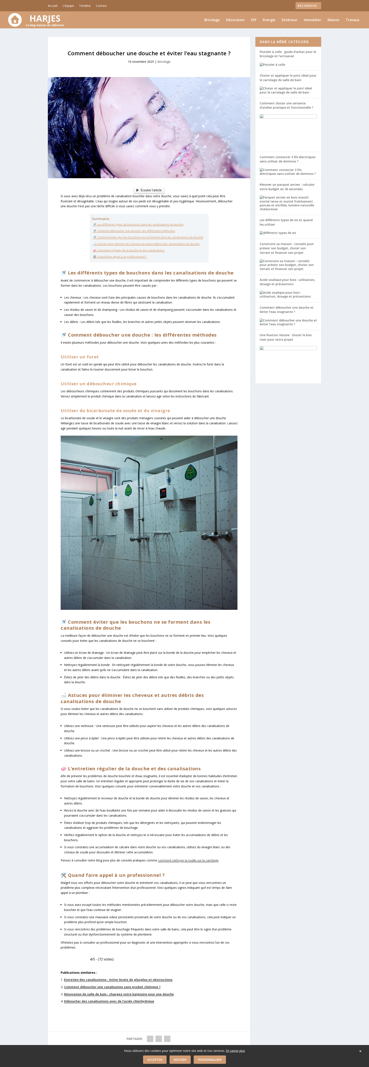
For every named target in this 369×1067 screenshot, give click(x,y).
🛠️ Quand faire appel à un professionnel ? (120, 256)
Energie (269, 20)
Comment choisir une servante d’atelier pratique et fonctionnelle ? (286, 105)
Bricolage (212, 20)
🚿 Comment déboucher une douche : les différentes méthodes (134, 231)
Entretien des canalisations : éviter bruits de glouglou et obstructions (118, 980)
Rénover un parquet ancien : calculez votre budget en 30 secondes (287, 186)
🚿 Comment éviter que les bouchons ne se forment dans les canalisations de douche (148, 237)
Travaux (352, 20)
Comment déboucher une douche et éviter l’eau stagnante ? (286, 309)
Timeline (85, 6)
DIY (253, 20)
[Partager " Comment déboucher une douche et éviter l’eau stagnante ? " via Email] (167, 1039)
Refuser (180, 1060)
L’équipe (68, 6)
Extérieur (289, 20)
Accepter (154, 1060)
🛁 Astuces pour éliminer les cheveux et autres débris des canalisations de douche (146, 244)
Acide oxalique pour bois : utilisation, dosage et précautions (287, 282)
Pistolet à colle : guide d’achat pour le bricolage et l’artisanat (288, 54)
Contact (101, 6)
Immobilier (312, 20)
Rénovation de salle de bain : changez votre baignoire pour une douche (119, 994)
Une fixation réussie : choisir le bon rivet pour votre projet (286, 337)
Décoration (235, 20)
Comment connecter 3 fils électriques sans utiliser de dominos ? (287, 159)
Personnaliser (210, 1060)
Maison (333, 20)
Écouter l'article (151, 190)
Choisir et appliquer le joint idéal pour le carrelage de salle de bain (288, 77)
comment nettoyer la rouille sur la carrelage (188, 860)
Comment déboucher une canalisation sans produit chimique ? (112, 987)
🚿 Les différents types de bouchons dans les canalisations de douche (138, 224)
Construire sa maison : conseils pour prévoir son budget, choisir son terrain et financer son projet (287, 248)
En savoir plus (235, 1051)
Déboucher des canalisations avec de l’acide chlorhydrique (109, 1001)
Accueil (52, 6)
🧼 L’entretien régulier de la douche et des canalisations (129, 250)
